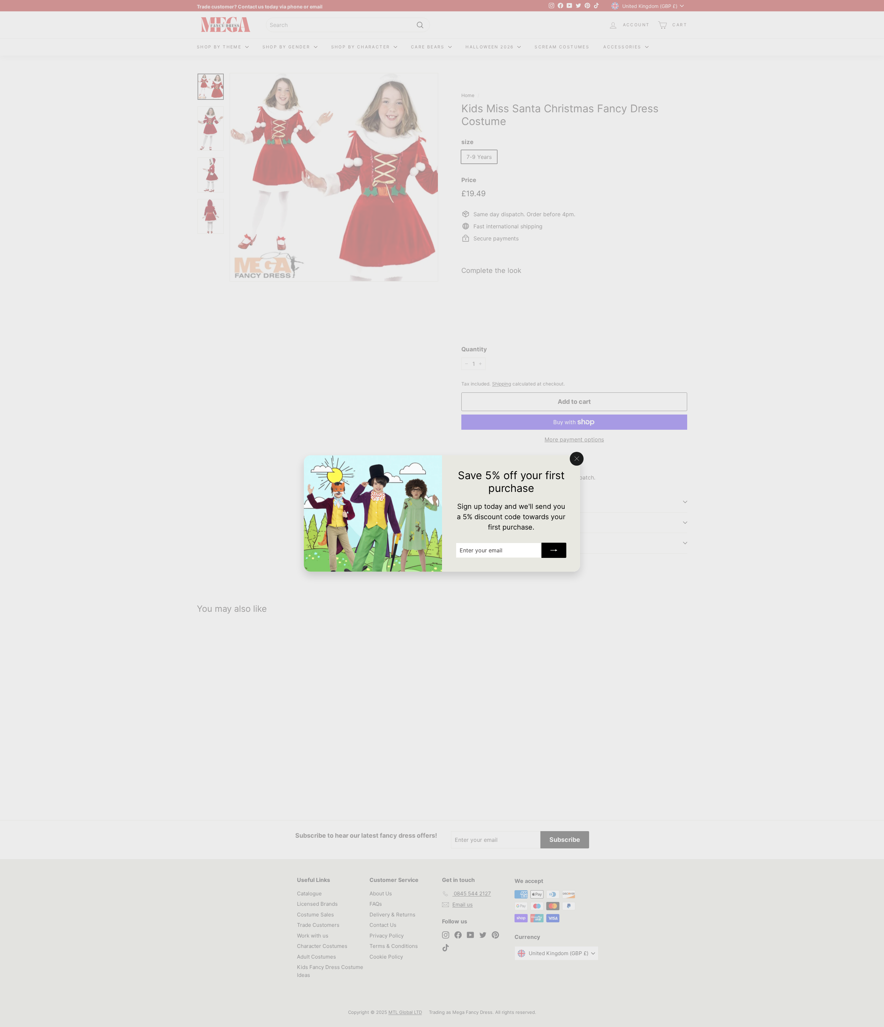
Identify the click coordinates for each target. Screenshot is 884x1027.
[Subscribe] (553, 550)
